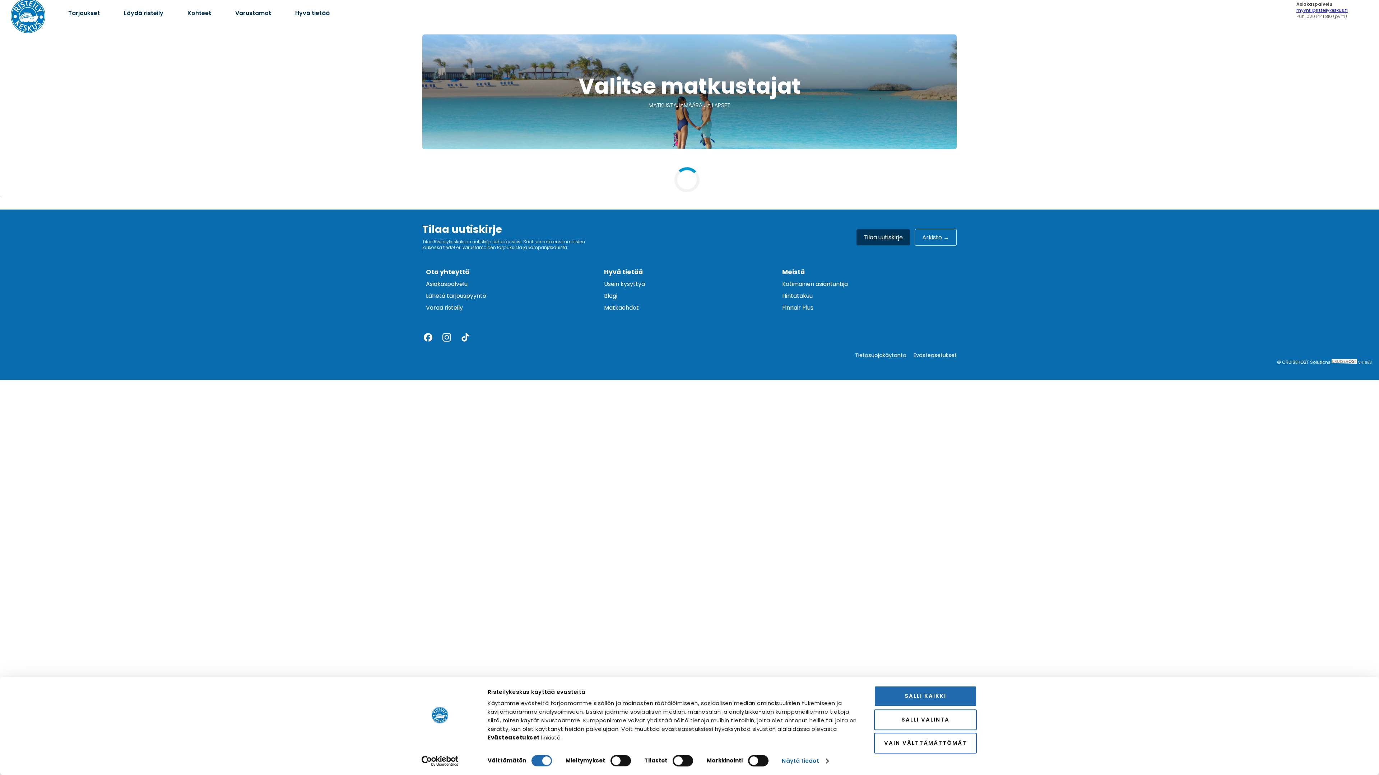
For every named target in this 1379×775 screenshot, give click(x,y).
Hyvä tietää (312, 13)
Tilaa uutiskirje (883, 237)
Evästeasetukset (935, 355)
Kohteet (199, 13)
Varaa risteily (444, 308)
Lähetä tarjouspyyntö (456, 296)
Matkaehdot (621, 308)
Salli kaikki (925, 696)
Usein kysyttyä (624, 284)
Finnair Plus (797, 308)
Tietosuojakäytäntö (880, 355)
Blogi (610, 296)
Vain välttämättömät (925, 743)
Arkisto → (935, 237)
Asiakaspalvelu (447, 284)
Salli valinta (925, 719)
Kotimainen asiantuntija (815, 284)
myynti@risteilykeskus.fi (1322, 10)
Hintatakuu (797, 296)
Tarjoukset (84, 13)
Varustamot (253, 13)
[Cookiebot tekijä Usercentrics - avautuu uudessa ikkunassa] (440, 761)
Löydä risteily (143, 13)
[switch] (620, 760)
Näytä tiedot (800, 761)
